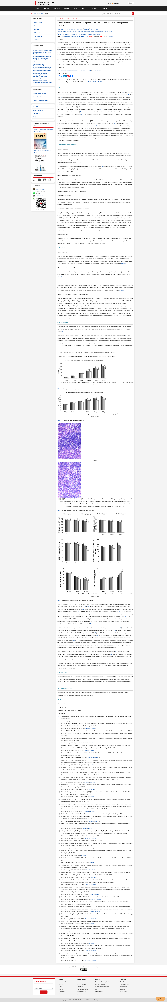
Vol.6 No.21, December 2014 (70, 19)
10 (78, 112)
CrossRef (87, 728)
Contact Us (36, 113)
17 (102, 166)
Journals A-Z (62, 981)
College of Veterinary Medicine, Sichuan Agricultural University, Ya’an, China (79, 34)
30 (113, 630)
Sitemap (61, 989)
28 (90, 623)
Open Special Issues (39, 93)
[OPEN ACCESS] (113, 3)
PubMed (93, 728)
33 (97, 635)
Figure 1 (123, 263)
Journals (57, 8)
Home (37, 8)
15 (97, 125)
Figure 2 (59, 277)
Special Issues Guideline (40, 100)
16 (87, 128)
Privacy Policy (123, 991)
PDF (78, 36)
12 (81, 114)
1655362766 (39, 196)
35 (115, 651)
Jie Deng (86, 29)
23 (83, 609)
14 (114, 123)
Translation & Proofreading (102, 986)
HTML (83, 36)
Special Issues (81, 994)
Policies (123, 979)
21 (85, 606)
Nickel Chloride (61, 70)
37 (129, 656)
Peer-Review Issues (82, 989)
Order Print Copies (100, 984)
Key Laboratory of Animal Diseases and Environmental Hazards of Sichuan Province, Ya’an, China (85, 31)
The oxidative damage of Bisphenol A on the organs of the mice (42, 82)
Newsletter (36, 106)
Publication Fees (39, 36)
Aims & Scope (38, 22)
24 (78, 611)
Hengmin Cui (94, 29)
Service (97, 979)
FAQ (34, 116)
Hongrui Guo (79, 29)
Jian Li (65, 29)
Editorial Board (38, 32)
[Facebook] (39, 179)
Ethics (78, 981)
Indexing (36, 39)
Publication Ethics (124, 984)
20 (126, 335)
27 (126, 616)
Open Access (123, 981)
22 (88, 606)
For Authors (80, 986)
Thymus (94, 70)
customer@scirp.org (41, 189)
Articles (46, 8)
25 (119, 611)
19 (62, 331)
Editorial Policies (81, 984)
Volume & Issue (99, 991)
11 (81, 112)
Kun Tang (60, 29)
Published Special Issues (40, 97)
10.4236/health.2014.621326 (68, 36)
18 (71, 220)
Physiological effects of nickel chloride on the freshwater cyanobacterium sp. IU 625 (42, 59)
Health (59, 19)
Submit (104, 8)
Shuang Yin (72, 29)
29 (120, 628)
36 (111, 654)
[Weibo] (50, 179)
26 (120, 614)
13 (111, 123)
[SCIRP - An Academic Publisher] (43, 3)
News (75, 8)
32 (95, 633)
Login (131, 3)
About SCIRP (81, 979)
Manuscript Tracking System (102, 981)
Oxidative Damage (86, 70)
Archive (36, 29)
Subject (61, 984)
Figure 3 (121, 290)
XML (87, 36)
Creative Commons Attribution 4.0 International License (97, 972)
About (84, 8)
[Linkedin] (44, 179)
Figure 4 (88, 318)
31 (115, 630)
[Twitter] (34, 179)
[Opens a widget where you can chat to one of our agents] (160, 999)
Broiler (99, 70)
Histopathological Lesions (73, 70)
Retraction (122, 989)
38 (66, 659)
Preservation (123, 986)
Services (94, 8)
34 (114, 645)
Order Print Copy (38, 110)
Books (66, 8)
